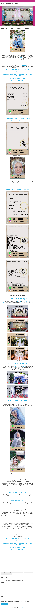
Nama (2, 593)
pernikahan (28, 572)
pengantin (19, 301)
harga (13, 572)
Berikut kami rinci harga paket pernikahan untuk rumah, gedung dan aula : (17, 189)
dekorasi (7, 572)
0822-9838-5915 (21, 80)
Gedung (3, 302)
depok (10, 572)
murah (20, 572)
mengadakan (27, 301)
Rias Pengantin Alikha (9, 4)
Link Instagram (13, 78)
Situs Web (3, 598)
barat (2, 572)
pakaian (8, 59)
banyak (14, 301)
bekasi (4, 572)
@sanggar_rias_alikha (20, 78)
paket (22, 572)
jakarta (16, 572)
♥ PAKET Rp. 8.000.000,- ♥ (17, 299)
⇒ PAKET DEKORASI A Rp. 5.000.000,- (17, 500)
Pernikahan (24, 366)
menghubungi (24, 65)
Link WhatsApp (14, 80)
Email (2, 596)
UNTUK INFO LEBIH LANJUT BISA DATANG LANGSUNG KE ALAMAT (17, 69)
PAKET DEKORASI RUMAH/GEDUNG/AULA (17, 492)
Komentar (3, 582)
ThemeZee (21, 607)
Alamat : (17, 71)
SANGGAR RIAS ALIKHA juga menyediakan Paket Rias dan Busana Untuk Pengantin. (17, 118)
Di (11, 572)
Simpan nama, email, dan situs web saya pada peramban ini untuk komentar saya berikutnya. (16, 601)
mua (18, 572)
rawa (31, 572)
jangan (21, 57)
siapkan (15, 366)
